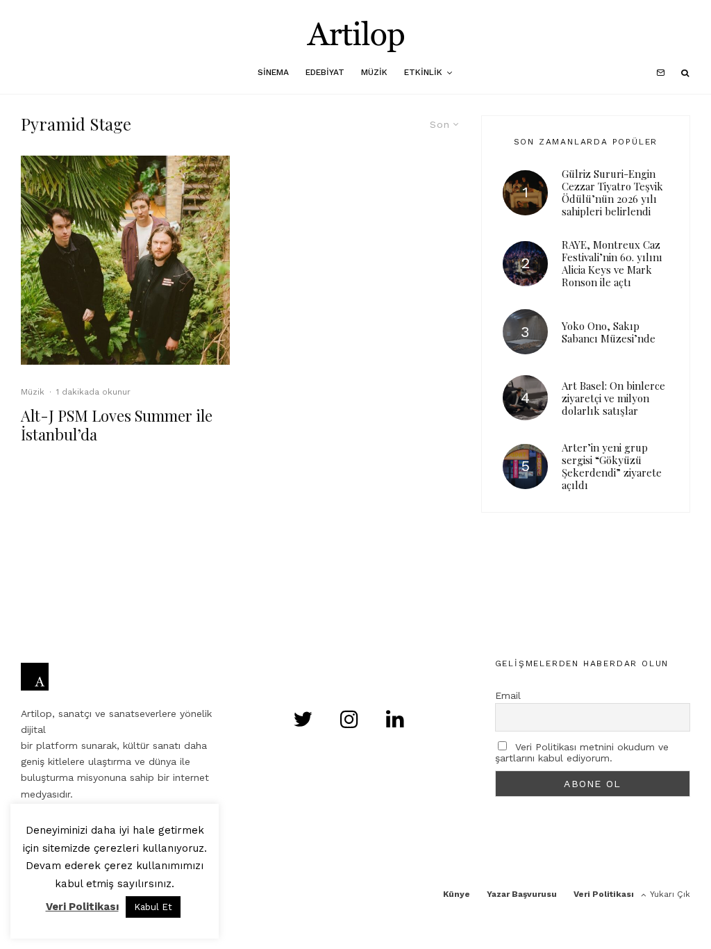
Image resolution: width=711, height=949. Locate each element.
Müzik (374, 72)
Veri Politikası (604, 894)
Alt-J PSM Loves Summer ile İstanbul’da (116, 424)
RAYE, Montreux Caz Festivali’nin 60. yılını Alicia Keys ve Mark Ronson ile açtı (612, 263)
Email (508, 695)
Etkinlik (423, 72)
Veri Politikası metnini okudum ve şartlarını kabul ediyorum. (582, 752)
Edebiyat (325, 72)
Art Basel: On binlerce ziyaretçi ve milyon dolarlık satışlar (613, 398)
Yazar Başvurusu (522, 894)
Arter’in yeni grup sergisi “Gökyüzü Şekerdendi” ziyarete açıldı (612, 466)
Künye (456, 894)
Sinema (273, 72)
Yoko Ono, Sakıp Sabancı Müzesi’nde (608, 332)
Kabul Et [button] (153, 907)
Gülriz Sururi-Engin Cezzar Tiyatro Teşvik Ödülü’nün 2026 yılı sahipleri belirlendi (612, 192)
